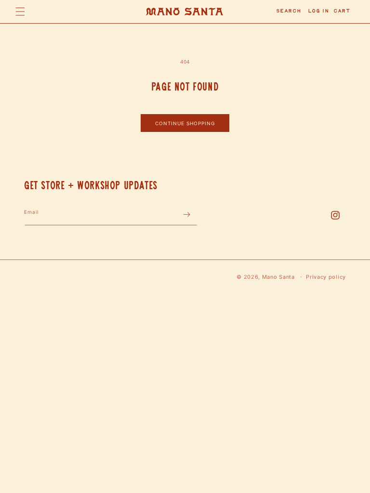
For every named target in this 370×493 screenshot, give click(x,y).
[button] (20, 11)
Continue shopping (185, 123)
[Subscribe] (186, 214)
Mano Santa (278, 276)
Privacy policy (326, 276)
